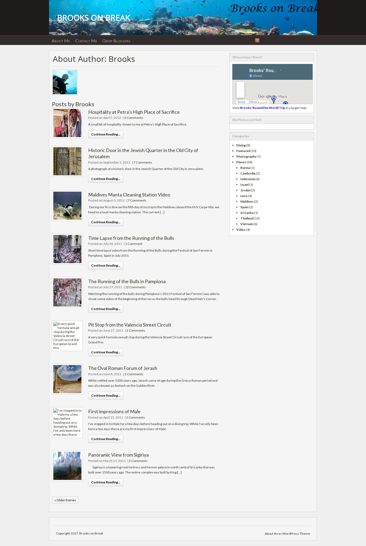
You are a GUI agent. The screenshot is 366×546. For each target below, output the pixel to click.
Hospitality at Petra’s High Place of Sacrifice (134, 112)
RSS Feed (257, 40)
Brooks (122, 58)
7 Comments (142, 162)
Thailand (246, 218)
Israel (244, 185)
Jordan (245, 190)
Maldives (246, 201)
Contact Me (86, 40)
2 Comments (135, 330)
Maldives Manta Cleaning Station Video (129, 195)
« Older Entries (65, 500)
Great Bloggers (116, 40)
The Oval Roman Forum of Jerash (122, 368)
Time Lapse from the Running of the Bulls (131, 238)
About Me (61, 40)
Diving (241, 145)
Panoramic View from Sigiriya (118, 455)
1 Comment (133, 244)
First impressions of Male (114, 411)
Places (241, 162)
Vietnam (246, 224)
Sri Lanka (246, 213)
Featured (243, 151)
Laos (243, 196)
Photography (246, 156)
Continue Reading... (105, 134)
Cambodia (247, 173)
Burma (245, 168)
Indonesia (247, 179)
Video (240, 230)
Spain (244, 207)
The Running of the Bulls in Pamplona (127, 281)
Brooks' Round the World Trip (262, 108)
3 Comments (133, 118)
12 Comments (135, 287)
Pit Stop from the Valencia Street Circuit (129, 325)
